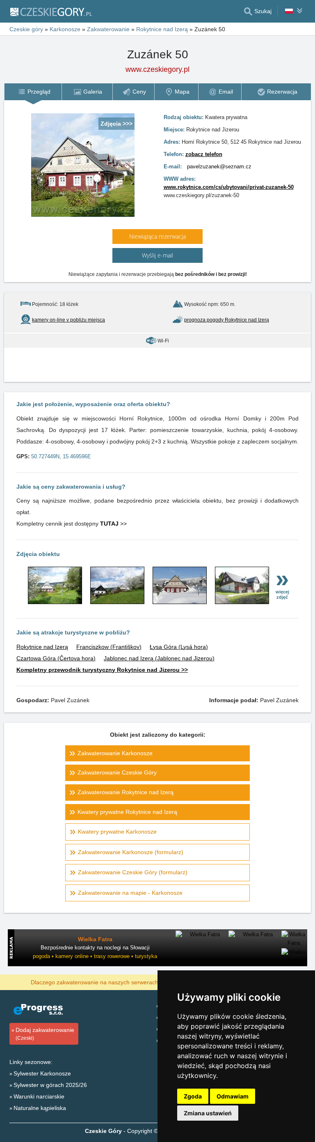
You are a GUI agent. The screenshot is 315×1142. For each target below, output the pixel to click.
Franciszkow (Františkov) (109, 646)
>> (113, 523)
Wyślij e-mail (157, 255)
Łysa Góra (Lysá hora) (179, 646)
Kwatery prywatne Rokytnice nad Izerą (127, 812)
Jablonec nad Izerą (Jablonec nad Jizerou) (159, 658)
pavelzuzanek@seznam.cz (219, 166)
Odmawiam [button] (233, 1096)
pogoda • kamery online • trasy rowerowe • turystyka (95, 956)
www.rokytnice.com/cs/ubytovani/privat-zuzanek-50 (229, 187)
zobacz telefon (203, 154)
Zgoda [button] (193, 1096)
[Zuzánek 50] (55, 602)
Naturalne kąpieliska (40, 1108)
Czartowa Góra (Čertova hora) (56, 658)
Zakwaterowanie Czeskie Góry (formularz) (132, 872)
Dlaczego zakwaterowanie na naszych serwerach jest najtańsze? (115, 982)
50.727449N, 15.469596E (61, 456)
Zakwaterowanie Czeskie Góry (117, 772)
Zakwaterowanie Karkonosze (115, 753)
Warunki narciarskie (39, 1096)
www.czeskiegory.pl (157, 69)
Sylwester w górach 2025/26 (50, 1085)
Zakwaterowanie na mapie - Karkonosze (130, 892)
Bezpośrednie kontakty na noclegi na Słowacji (95, 947)
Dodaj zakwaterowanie (45, 1034)
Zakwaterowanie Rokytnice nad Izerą (125, 792)
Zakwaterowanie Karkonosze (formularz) (130, 852)
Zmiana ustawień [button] (208, 1113)
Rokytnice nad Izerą (42, 646)
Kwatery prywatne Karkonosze (117, 831)
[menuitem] (33, 91)
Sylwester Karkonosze (42, 1073)
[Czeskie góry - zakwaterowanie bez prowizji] (50, 11)
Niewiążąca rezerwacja (157, 236)
